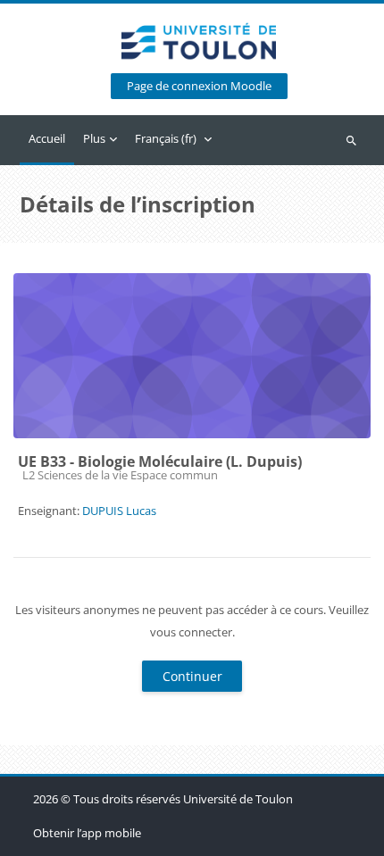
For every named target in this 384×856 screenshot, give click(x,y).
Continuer (192, 676)
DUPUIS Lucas (119, 511)
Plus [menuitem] (94, 138)
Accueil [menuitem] (47, 138)
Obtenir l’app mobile (87, 833)
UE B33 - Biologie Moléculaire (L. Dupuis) (160, 461)
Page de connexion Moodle (199, 86)
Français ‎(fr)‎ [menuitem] (165, 138)
